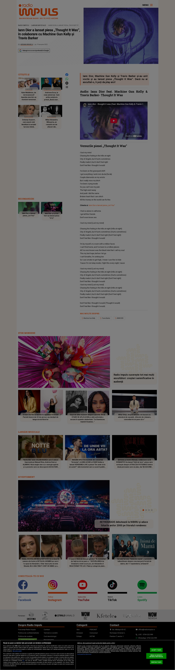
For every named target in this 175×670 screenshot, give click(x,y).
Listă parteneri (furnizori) (84, 654)
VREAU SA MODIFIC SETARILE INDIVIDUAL (156, 656)
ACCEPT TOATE (156, 650)
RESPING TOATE (156, 662)
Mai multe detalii (17, 651)
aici (23, 660)
